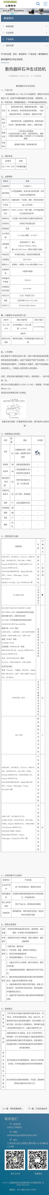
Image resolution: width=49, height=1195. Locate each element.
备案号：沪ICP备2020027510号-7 (23, 1190)
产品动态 (33, 54)
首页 (15, 54)
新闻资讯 (23, 54)
